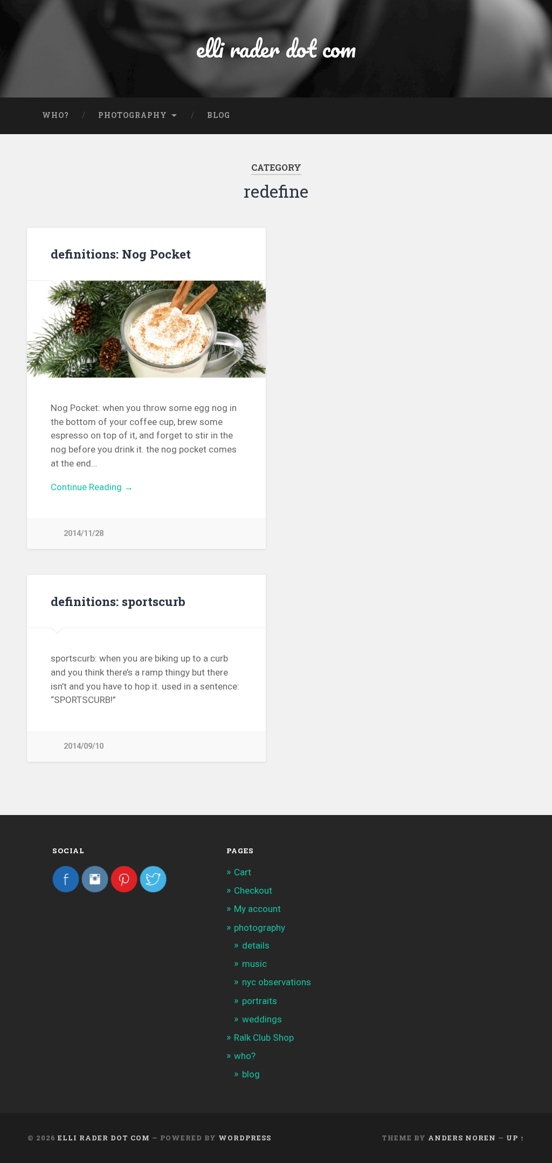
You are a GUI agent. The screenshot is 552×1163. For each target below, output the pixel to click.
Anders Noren (462, 1137)
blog (218, 115)
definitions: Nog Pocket (121, 254)
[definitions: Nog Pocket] (146, 329)
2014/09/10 (84, 746)
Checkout (253, 890)
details (256, 945)
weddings (262, 1019)
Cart (242, 872)
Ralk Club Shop (264, 1037)
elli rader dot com (276, 48)
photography (132, 115)
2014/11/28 (84, 533)
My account (257, 908)
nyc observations (276, 982)
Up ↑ (515, 1137)
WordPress (244, 1137)
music (254, 963)
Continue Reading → (92, 487)
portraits (259, 1000)
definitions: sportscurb (118, 601)
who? (55, 115)
